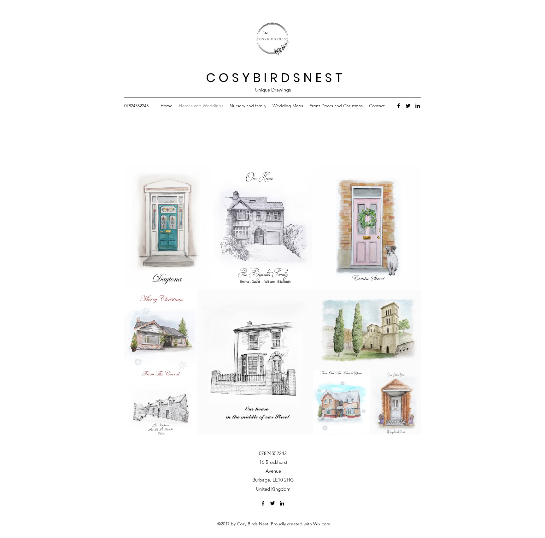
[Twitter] (408, 106)
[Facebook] (399, 106)
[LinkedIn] (417, 106)
